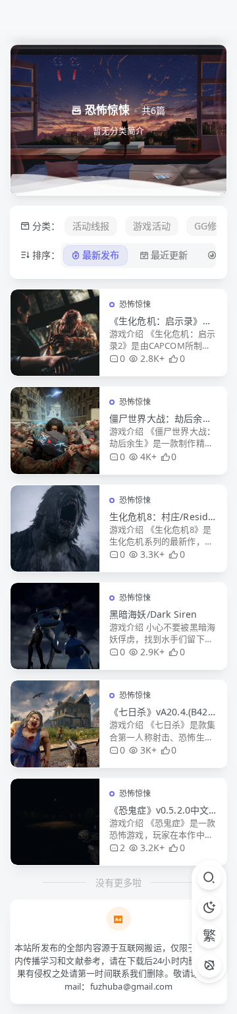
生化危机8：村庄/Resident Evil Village (161, 516)
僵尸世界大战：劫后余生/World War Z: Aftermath (163, 418)
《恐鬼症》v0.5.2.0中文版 (159, 810)
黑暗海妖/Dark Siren (153, 614)
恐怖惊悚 (135, 304)
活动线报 (91, 226)
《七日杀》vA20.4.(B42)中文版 (160, 712)
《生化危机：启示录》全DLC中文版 (160, 321)
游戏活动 (152, 226)
